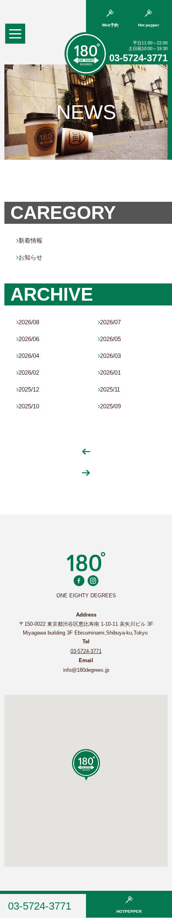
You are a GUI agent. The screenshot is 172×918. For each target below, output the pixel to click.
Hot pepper (148, 25)
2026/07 (109, 322)
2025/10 (27, 406)
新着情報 (29, 240)
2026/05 (109, 338)
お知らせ (29, 257)
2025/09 (109, 406)
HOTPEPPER (129, 911)
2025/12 (27, 389)
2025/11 (109, 389)
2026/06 (27, 338)
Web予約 (110, 25)
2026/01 (109, 372)
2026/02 (27, 372)
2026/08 (27, 322)
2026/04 (27, 355)
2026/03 (109, 355)
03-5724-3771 (138, 57)
